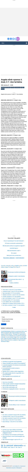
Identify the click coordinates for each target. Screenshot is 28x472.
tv (23, 87)
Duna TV (20, 447)
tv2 (24, 445)
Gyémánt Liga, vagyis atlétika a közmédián (12, 429)
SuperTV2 (12, 267)
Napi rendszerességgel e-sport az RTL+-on (12, 439)
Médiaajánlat (19, 467)
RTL (10, 265)
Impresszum (22, 466)
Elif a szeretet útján (21, 338)
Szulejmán (6, 332)
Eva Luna (19, 337)
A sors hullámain (9, 335)
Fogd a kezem (21, 340)
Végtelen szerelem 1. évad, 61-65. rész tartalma (13, 294)
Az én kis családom (12, 340)
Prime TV (18, 267)
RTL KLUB (6, 265)
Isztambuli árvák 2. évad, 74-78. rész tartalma (13, 291)
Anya (2, 340)
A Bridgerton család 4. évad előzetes (16, 276)
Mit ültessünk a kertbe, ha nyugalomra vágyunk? (13, 245)
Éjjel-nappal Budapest (15, 332)
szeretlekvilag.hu (13, 248)
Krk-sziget (13, 253)
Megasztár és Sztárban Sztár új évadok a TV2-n (13, 303)
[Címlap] (13, 38)
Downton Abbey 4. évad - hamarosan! (17, 404)
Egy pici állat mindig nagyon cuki (10, 385)
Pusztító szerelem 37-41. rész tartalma (12, 296)
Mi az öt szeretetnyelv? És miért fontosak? (13, 241)
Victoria (5, 340)
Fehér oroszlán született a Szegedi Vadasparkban (14, 383)
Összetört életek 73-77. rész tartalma (11, 300)
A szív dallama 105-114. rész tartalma (11, 301)
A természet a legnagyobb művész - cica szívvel (14, 389)
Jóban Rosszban (8, 338)
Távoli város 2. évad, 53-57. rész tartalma (12, 289)
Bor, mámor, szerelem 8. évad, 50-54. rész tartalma (14, 418)
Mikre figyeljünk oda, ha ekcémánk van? (11, 376)
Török (3, 317)
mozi (8, 447)
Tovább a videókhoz (14, 282)
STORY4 (25, 265)
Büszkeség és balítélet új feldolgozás (16, 272)
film (16, 447)
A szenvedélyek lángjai (11, 337)
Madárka (14, 338)
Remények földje (5, 341)
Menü (3, 43)
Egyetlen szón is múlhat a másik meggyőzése (13, 371)
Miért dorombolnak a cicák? (13, 250)
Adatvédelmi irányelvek (11, 467)
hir (21, 87)
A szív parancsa (17, 335)
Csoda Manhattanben (6, 331)
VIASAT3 (17, 265)
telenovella (17, 87)
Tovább (14, 307)
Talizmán (3, 335)
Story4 (2, 89)
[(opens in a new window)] (6, 455)
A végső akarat (21, 334)
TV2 (2, 265)
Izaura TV (7, 267)
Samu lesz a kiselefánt (8, 382)
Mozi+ (3, 267)
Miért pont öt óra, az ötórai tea (13, 255)
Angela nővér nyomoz (5, 87)
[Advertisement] (14, 22)
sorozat (12, 87)
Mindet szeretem (6, 321)
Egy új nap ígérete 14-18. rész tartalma (11, 293)
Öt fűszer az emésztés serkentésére (13, 243)
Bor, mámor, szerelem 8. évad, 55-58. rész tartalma (14, 414)
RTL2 (13, 265)
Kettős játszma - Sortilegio (11, 334)
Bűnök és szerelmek (16, 331)
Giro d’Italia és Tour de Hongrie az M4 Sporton (13, 434)
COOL (21, 265)
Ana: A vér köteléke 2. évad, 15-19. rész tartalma (13, 298)
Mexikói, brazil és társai (7, 319)
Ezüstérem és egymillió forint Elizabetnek (12, 361)
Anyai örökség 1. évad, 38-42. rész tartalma (12, 421)
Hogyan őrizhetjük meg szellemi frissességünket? (14, 363)
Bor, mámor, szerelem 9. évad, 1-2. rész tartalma (13, 305)
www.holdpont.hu (16, 466)
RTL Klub (4, 447)
